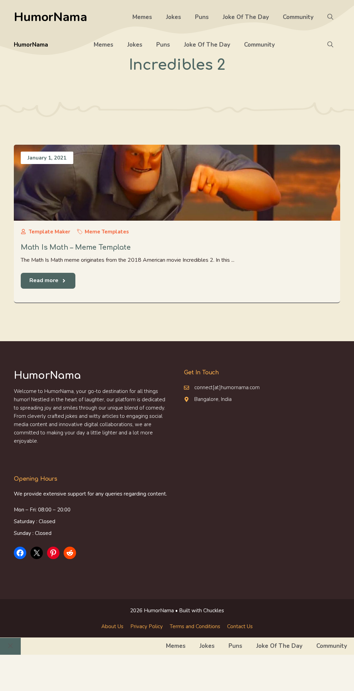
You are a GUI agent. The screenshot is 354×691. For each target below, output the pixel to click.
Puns (202, 17)
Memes (142, 17)
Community (298, 17)
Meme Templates (107, 231)
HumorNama (50, 17)
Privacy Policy (146, 626)
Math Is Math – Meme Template (75, 247)
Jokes (173, 17)
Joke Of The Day (246, 17)
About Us (112, 626)
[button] (330, 17)
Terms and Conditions (195, 626)
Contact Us (240, 626)
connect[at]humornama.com (227, 387)
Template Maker (49, 231)
